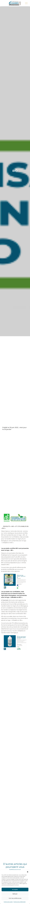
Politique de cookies (8, 901)
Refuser (15, 894)
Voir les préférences (15, 898)
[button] (27, 872)
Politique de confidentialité (19, 901)
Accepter (15, 889)
